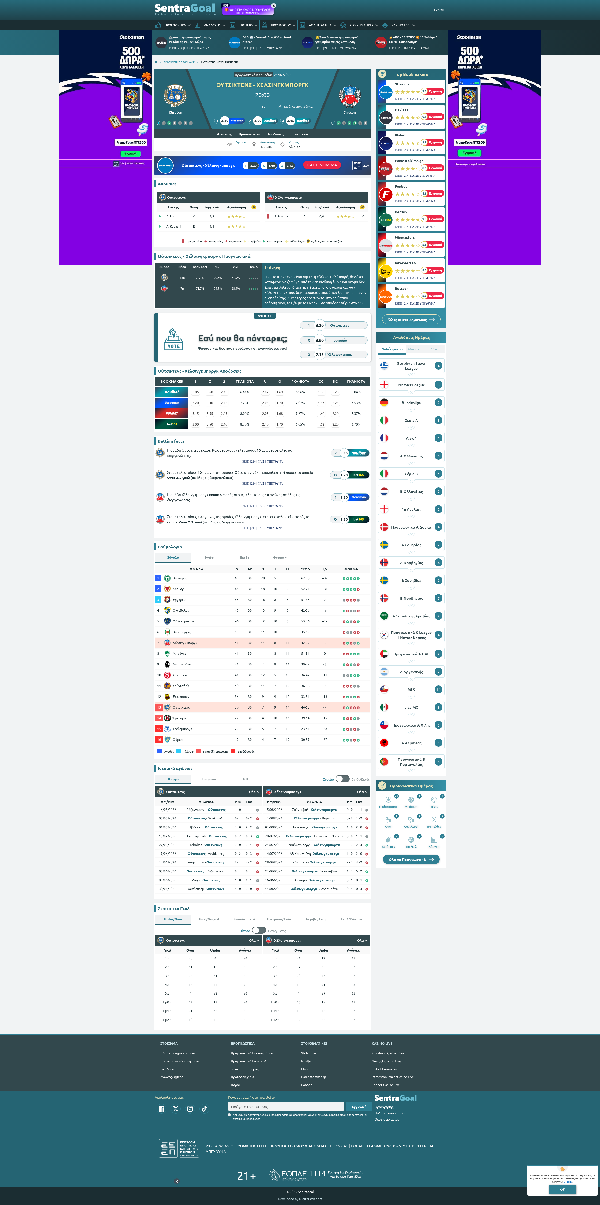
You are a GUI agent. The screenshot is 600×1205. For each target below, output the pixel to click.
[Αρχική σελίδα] (156, 61)
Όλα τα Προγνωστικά (408, 859)
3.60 (210, 392)
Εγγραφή (359, 1106)
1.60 (321, 413)
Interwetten (405, 263)
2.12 (224, 402)
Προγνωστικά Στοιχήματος (179, 1061)
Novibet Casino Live (386, 1061)
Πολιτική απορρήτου (390, 1113)
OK (562, 1189)
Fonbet (401, 186)
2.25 (335, 402)
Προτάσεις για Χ (242, 1077)
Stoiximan (403, 84)
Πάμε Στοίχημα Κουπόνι (177, 1053)
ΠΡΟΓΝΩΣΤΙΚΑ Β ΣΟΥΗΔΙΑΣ (179, 61)
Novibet (401, 109)
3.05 (195, 392)
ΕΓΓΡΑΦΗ (437, 10)
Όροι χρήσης (384, 1107)
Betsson (402, 288)
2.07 (265, 392)
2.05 (265, 402)
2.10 (224, 424)
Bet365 (401, 211)
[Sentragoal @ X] (176, 1109)
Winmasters (405, 237)
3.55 (210, 413)
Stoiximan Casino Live (388, 1053)
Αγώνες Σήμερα (171, 1077)
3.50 (210, 424)
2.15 (224, 392)
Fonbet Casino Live (386, 1085)
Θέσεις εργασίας (387, 1119)
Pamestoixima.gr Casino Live (393, 1077)
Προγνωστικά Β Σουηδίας (253, 75)
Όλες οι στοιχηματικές (408, 319)
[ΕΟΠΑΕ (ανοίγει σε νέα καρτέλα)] (316, 1175)
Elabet (400, 135)
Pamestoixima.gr (409, 160)
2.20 (335, 392)
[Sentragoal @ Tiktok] (204, 1109)
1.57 (321, 402)
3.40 (210, 402)
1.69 (280, 392)
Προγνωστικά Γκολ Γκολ (248, 1061)
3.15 (195, 413)
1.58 (321, 392)
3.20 (195, 402)
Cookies (568, 1181)
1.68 (280, 413)
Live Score (167, 1069)
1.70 (280, 402)
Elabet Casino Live (385, 1069)
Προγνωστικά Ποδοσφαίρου (252, 1053)
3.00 (195, 424)
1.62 (321, 424)
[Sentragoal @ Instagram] (190, 1109)
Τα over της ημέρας (244, 1069)
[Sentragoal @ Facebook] (161, 1109)
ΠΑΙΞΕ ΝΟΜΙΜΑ (322, 164)
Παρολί (236, 1085)
